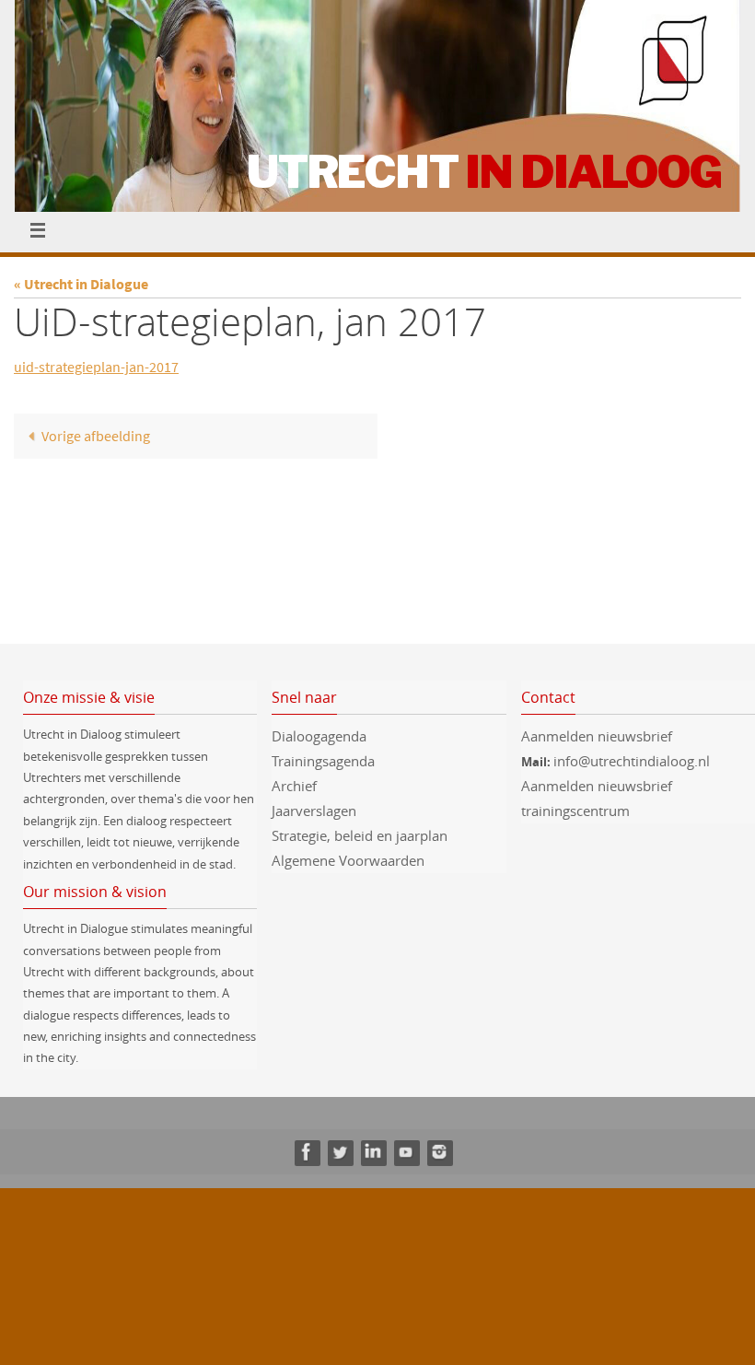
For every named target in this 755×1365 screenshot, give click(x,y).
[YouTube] (406, 1151)
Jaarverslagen (314, 810)
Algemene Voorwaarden (348, 860)
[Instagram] (439, 1151)
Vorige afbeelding (95, 435)
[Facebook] (307, 1151)
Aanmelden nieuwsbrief (596, 736)
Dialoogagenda (319, 736)
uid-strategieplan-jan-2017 (96, 366)
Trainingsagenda (323, 761)
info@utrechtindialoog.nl (631, 761)
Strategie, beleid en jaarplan (359, 835)
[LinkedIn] (373, 1151)
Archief (294, 785)
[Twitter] (340, 1151)
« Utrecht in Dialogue (81, 283)
